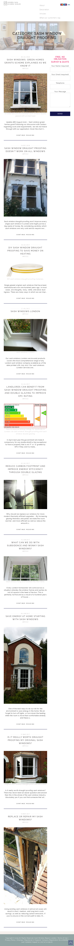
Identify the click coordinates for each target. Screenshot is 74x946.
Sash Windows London (25, 311)
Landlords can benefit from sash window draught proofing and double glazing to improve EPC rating (25, 391)
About (42, 5)
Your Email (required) (60, 74)
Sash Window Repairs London (45, 938)
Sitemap (20, 940)
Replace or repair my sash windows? (25, 818)
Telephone (60, 83)
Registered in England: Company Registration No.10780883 (46, 940)
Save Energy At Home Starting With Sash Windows (25, 617)
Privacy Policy (10, 940)
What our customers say (50, 18)
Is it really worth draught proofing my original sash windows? (25, 740)
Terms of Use (62, 938)
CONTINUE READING (25, 135)
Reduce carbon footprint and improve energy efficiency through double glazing (25, 469)
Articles (43, 14)
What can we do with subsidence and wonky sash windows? (25, 545)
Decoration (44, 10)
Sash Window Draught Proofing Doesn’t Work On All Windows (25, 149)
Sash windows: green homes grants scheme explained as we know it (25, 63)
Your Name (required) (60, 66)
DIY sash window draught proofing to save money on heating (25, 250)
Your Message (60, 91)
